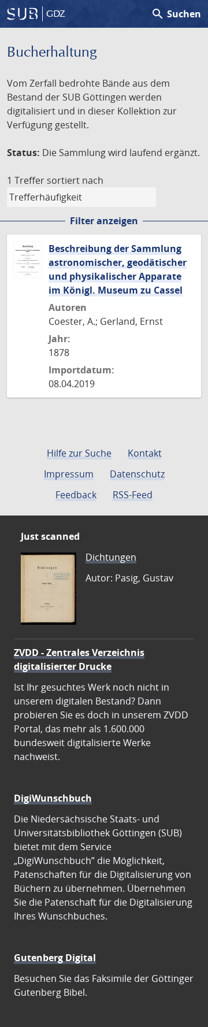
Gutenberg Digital (55, 957)
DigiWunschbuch (53, 798)
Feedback (75, 494)
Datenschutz (137, 474)
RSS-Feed (133, 494)
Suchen (176, 14)
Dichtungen (111, 557)
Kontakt (145, 453)
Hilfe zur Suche (79, 453)
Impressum (69, 474)
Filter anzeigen (104, 220)
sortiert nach (75, 180)
